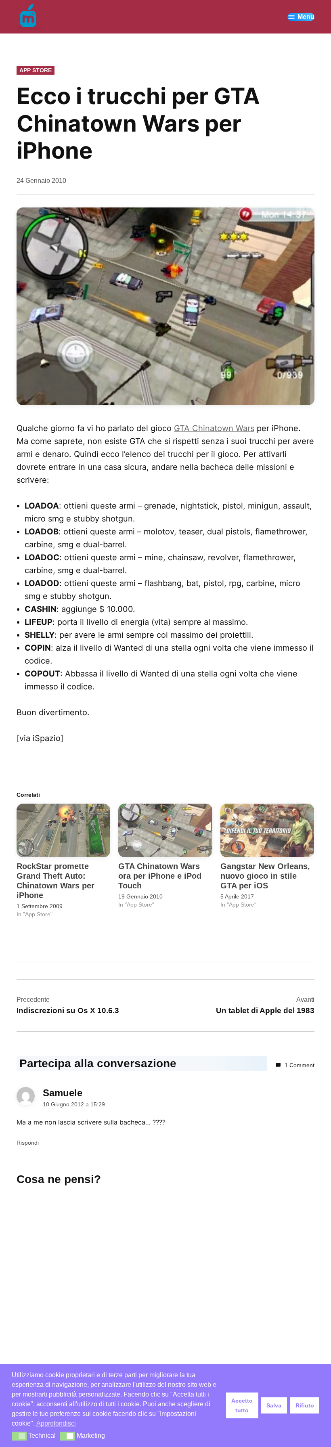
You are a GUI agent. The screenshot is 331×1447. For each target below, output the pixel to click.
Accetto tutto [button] (242, 1405)
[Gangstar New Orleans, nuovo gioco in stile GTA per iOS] (267, 830)
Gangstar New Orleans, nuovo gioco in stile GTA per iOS (265, 876)
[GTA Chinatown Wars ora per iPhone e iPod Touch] (165, 830)
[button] (19, 1436)
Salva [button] (273, 1405)
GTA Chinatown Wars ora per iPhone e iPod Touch (159, 876)
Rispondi (28, 1142)
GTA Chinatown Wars (214, 428)
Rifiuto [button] (304, 1405)
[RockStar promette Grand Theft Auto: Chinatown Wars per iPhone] (63, 830)
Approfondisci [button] (56, 1423)
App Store (35, 70)
